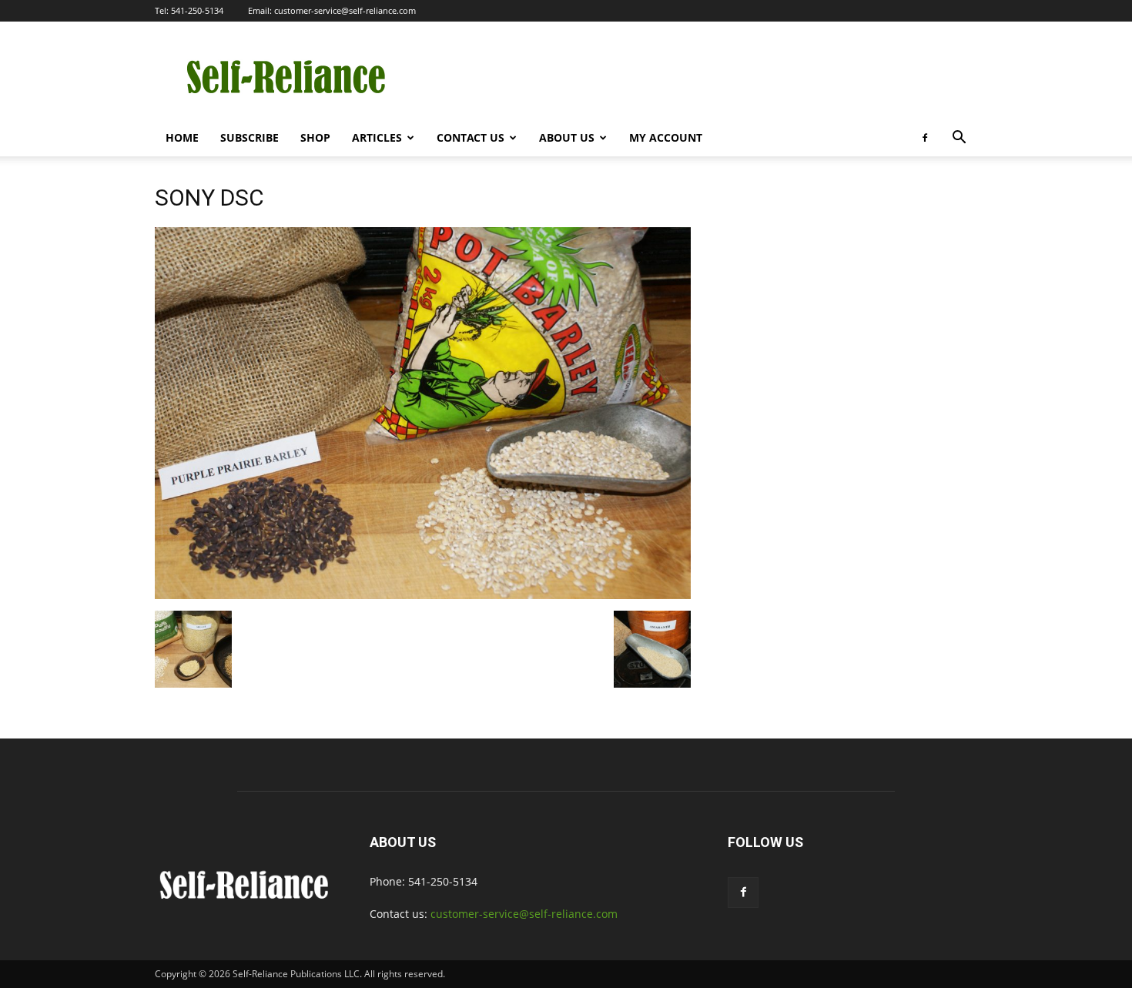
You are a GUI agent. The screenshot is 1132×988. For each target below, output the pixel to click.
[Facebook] (924, 137)
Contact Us (470, 137)
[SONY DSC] (423, 594)
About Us (566, 137)
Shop (315, 137)
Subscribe (249, 137)
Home (182, 137)
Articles (377, 137)
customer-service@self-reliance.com (345, 10)
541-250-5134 (197, 10)
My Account (665, 137)
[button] (958, 139)
